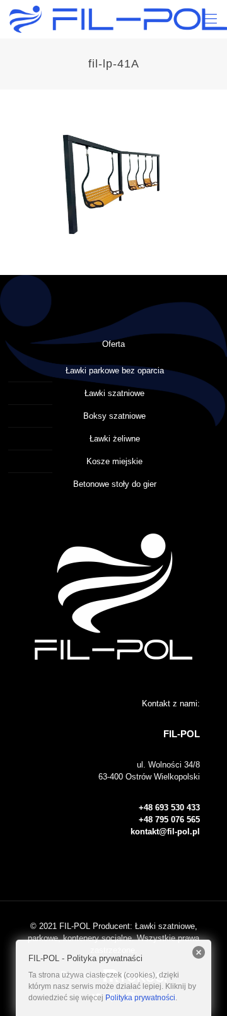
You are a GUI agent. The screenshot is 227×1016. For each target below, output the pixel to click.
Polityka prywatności (140, 997)
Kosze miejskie (114, 461)
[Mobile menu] (210, 19)
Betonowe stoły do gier (114, 484)
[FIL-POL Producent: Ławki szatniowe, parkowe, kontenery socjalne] (118, 19)
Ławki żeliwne (115, 438)
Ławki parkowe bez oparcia (115, 370)
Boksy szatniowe (114, 416)
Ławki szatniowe (114, 393)
